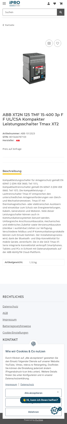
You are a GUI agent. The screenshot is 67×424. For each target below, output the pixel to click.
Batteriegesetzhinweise (17, 326)
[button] (49, 3)
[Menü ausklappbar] (4, 2)
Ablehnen (33, 411)
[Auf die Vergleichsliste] (49, 43)
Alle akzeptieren (33, 393)
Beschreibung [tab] (12, 171)
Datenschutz (27, 384)
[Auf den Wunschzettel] (57, 43)
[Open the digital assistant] (54, 410)
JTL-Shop (39, 419)
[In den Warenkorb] (5, 35)
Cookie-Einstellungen (15, 332)
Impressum (11, 384)
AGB (5, 313)
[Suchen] (60, 12)
